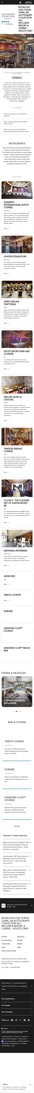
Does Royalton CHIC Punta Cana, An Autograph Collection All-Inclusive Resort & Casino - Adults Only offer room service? (15, 859)
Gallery (19, 947)
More (5, 228)
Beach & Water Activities (9, 950)
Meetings (19, 943)
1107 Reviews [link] (9, 24)
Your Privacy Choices (10, 1041)
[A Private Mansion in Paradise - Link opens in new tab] (17, 691)
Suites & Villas (6, 943)
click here (22, 1089)
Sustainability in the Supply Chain (10, 1043)
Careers (17, 1036)
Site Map (23, 1043)
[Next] (20, 711)
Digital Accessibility (23, 1041)
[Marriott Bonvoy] (27, 2)
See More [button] (21, 101)
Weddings (20, 940)
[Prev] (14, 711)
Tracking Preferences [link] (7, 1036)
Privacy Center (22, 1039)
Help (12, 1045)
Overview (4, 936)
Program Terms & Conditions (9, 1039)
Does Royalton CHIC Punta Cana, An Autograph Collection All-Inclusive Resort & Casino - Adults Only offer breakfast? (15, 887)
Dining (3, 947)
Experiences (20, 936)
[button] (20, 2)
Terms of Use (24, 1036)
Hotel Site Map (5, 1045)
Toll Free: (11, 967)
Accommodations (7, 940)
